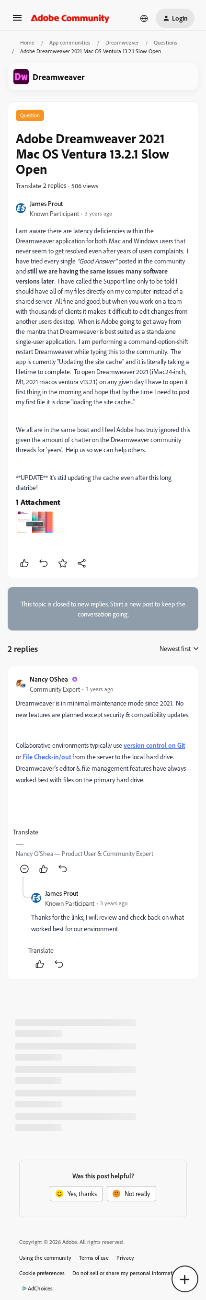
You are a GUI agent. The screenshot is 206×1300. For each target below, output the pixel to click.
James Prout (46, 203)
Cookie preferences (42, 1273)
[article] (103, 775)
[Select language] (144, 18)
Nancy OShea (49, 679)
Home (27, 42)
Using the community (45, 1257)
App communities (70, 42)
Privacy (125, 1257)
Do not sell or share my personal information (126, 1273)
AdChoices (40, 1288)
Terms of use (94, 1257)
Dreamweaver (122, 42)
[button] (17, 21)
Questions (165, 42)
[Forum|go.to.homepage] (70, 18)
